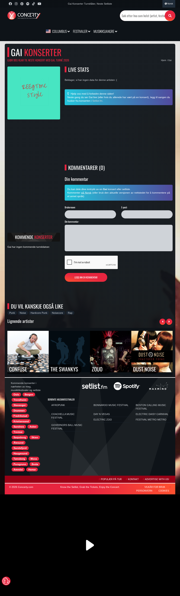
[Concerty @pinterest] (21, 3)
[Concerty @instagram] (16, 3)
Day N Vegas (102, 414)
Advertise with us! (157, 479)
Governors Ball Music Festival (66, 427)
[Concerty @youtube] (39, 3)
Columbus (60, 31)
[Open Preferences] (6, 581)
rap (70, 312)
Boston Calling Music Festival (151, 407)
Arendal (18, 469)
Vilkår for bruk (154, 487)
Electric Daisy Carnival (152, 414)
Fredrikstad (20, 415)
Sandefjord (20, 448)
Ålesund (19, 442)
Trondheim (20, 399)
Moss (34, 458)
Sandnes (19, 426)
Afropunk (58, 405)
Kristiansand (21, 421)
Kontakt (133, 479)
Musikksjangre (104, 31)
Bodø (35, 464)
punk (12, 312)
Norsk (170, 3)
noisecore (57, 312)
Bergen (29, 394)
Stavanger (20, 405)
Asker (33, 426)
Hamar (32, 469)
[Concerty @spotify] (27, 3)
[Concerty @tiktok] (33, 3)
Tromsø (18, 432)
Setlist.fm (97, 100)
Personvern (144, 491)
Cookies (164, 491)
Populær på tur (111, 479)
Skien (34, 437)
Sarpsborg (20, 437)
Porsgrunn (20, 464)
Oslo (16, 394)
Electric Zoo (103, 419)
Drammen (19, 410)
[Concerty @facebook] (10, 3)
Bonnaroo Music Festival (111, 405)
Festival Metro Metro (151, 419)
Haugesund (20, 453)
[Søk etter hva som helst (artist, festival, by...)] (170, 15)
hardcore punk (39, 312)
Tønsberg (19, 458)
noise (23, 312)
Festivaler (80, 31)
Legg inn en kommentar (86, 277)
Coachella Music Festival (63, 416)
